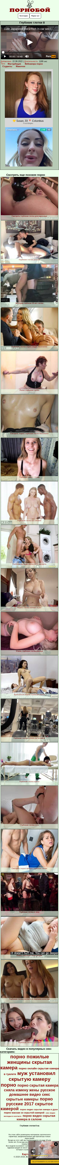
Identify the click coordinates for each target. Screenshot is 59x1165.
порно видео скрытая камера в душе (39, 1109)
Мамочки (20, 66)
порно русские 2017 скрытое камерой (27, 1104)
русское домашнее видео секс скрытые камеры (30, 1094)
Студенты (7, 66)
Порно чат (35, 16)
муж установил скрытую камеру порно (28, 1079)
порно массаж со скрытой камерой (24, 1112)
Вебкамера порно (34, 64)
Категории (24, 16)
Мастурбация (14, 64)
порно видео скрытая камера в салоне (36, 1117)
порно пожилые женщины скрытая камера (26, 1062)
